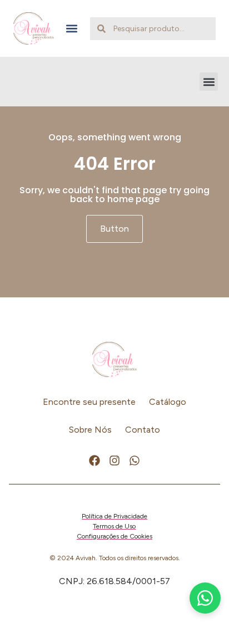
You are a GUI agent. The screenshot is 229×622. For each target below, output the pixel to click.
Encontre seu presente (89, 401)
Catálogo (167, 401)
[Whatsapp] (134, 460)
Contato (142, 429)
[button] (72, 28)
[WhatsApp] (205, 598)
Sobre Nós (90, 429)
